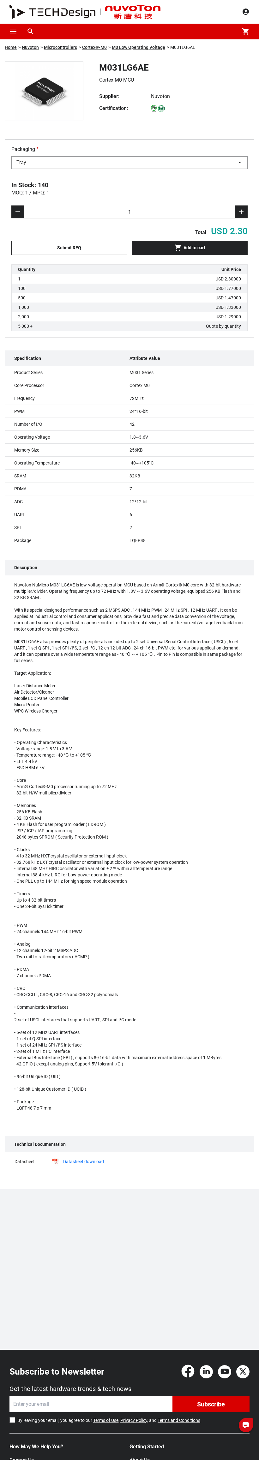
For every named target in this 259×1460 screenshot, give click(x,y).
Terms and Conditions (179, 1420)
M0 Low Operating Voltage (138, 47)
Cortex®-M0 (94, 47)
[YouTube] (224, 1371)
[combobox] (129, 162)
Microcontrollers (60, 47)
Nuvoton (30, 47)
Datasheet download (83, 1161)
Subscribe (211, 1404)
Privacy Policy (133, 1420)
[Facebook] (188, 1371)
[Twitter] (243, 1371)
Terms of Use (105, 1420)
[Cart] (246, 31)
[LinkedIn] (206, 1371)
